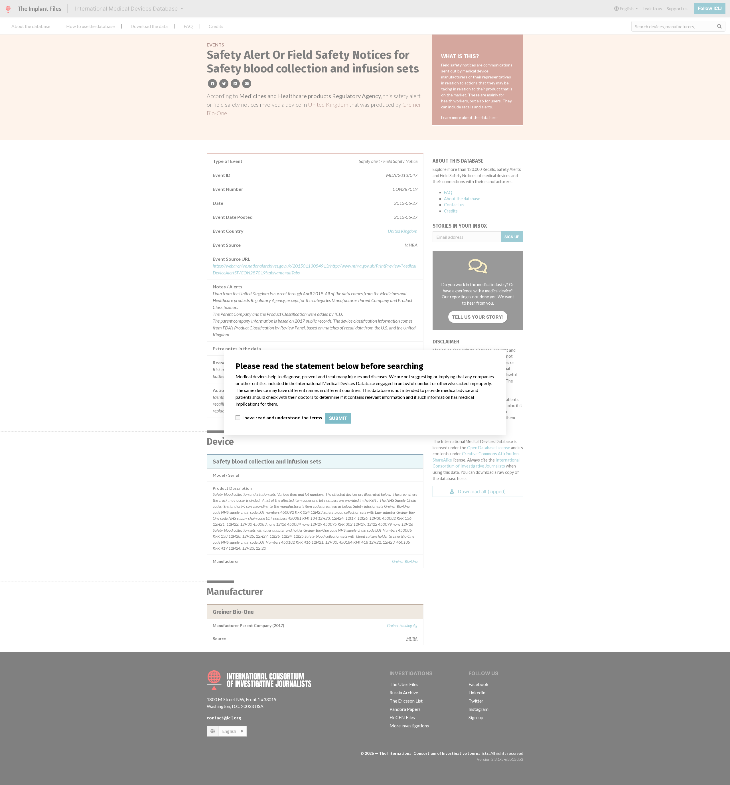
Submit (338, 418)
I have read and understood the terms (282, 417)
